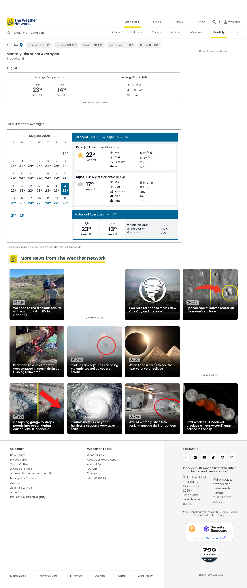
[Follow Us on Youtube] (204, 457)
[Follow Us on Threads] (222, 457)
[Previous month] (24, 136)
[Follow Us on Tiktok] (213, 457)
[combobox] (14, 68)
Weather (19, 33)
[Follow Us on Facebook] (186, 457)
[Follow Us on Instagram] (195, 457)
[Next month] (55, 136)
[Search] (214, 22)
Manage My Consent (23, 478)
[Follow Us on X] (231, 457)
